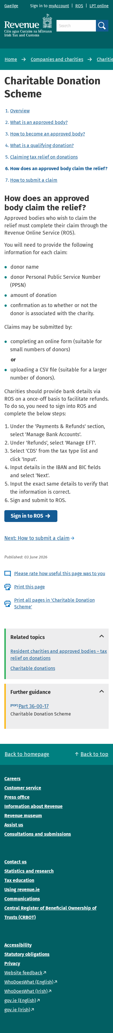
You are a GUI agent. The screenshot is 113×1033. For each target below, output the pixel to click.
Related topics (27, 637)
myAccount (59, 5)
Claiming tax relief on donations (44, 157)
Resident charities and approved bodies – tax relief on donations (58, 655)
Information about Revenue (33, 806)
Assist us (13, 825)
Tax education (19, 880)
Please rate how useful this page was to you (59, 573)
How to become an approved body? (47, 134)
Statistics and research (29, 871)
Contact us (15, 862)
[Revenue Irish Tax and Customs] (28, 25)
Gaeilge (11, 5)
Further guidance (30, 692)
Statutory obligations (27, 954)
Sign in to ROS (27, 516)
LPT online (99, 5)
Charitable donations (32, 668)
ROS (79, 5)
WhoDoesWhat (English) (28, 982)
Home (11, 59)
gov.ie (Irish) (17, 1009)
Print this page (29, 587)
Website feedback (23, 973)
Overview (20, 111)
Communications (22, 899)
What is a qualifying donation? (42, 145)
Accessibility (18, 945)
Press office (17, 797)
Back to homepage (27, 754)
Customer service (22, 788)
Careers (12, 778)
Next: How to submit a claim (37, 538)
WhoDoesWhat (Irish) (26, 991)
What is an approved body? (39, 122)
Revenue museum (23, 815)
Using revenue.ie (22, 889)
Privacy (12, 963)
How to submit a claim (33, 180)
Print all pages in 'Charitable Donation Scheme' (54, 603)
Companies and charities (57, 59)
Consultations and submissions (37, 834)
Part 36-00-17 (34, 706)
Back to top (94, 754)
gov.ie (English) (20, 1000)
